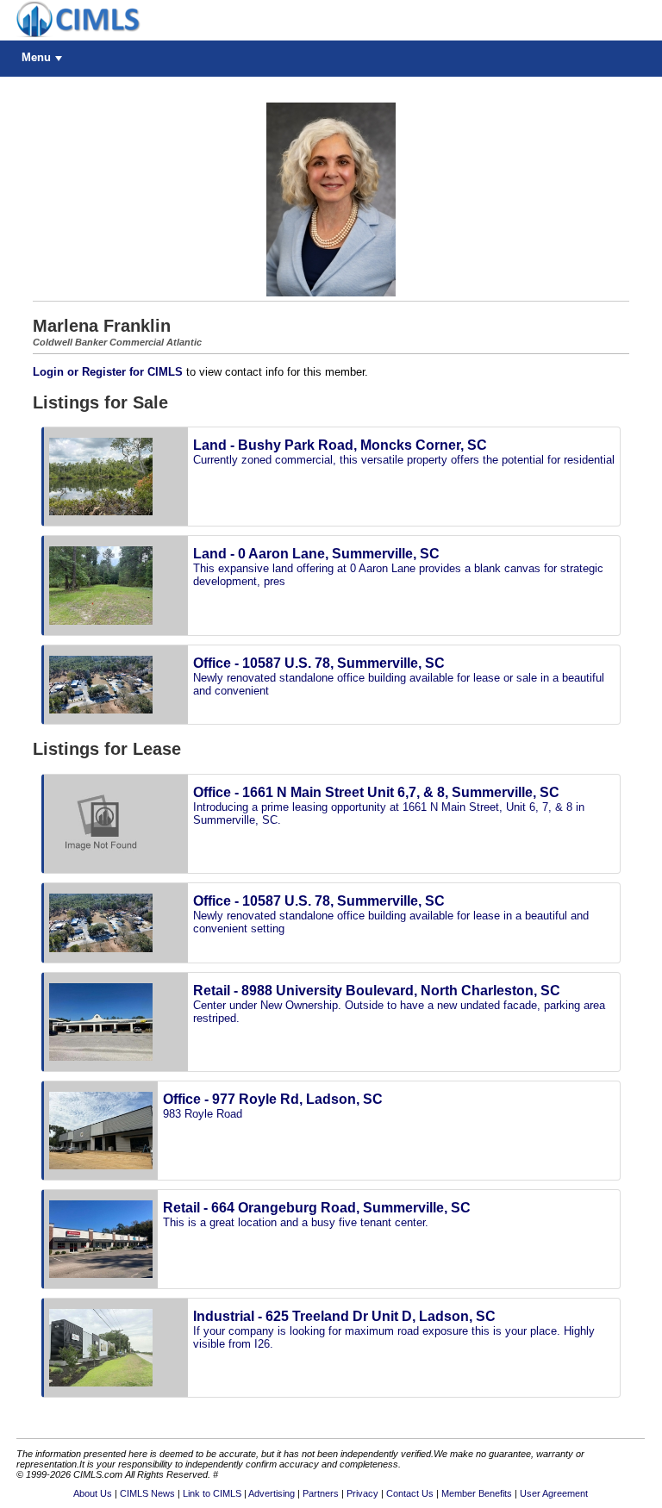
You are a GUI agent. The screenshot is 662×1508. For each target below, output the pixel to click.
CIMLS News (147, 1493)
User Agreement (554, 1493)
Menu (36, 57)
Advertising (271, 1493)
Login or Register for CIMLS (108, 371)
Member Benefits (476, 1493)
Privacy (362, 1493)
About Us (92, 1493)
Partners (321, 1493)
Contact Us (410, 1493)
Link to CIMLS (212, 1493)
